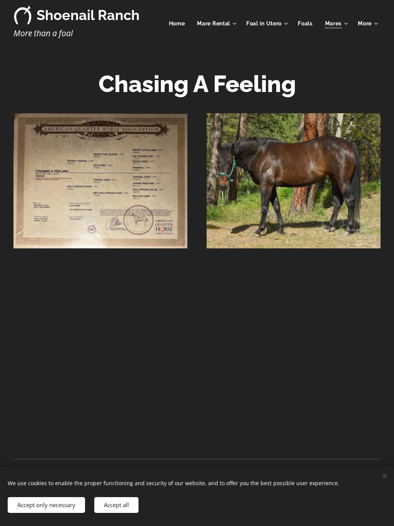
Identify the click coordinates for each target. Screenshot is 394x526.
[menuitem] (179, 23)
